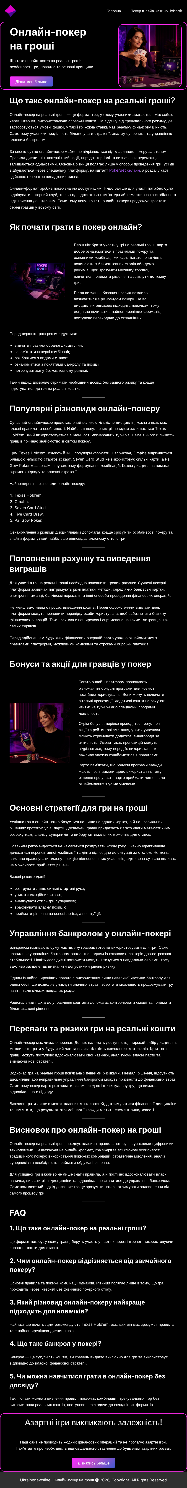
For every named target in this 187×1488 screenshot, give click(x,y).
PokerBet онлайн (124, 170)
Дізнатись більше (31, 81)
